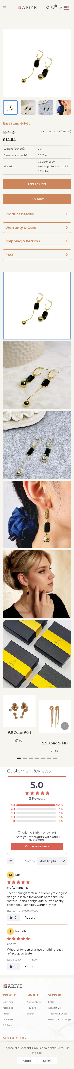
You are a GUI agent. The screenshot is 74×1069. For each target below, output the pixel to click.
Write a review (37, 846)
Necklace (8, 1007)
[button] (4, 7)
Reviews (31, 1007)
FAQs (51, 1001)
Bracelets (8, 1019)
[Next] (65, 726)
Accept (27, 1060)
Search (31, 1013)
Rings (6, 1013)
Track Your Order (57, 1013)
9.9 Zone (7, 1025)
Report (29, 917)
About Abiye (34, 1001)
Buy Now (37, 199)
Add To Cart (37, 184)
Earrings (8, 1001)
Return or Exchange (59, 1019)
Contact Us (54, 1007)
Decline (47, 1060)
